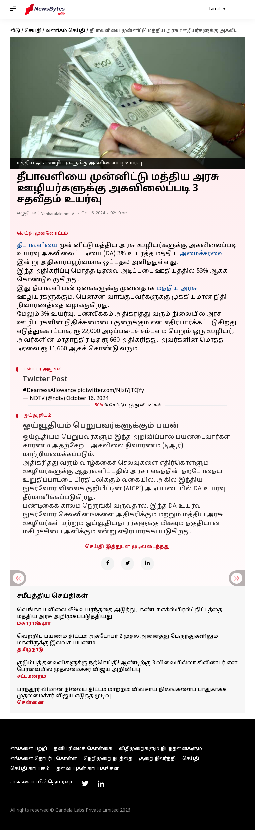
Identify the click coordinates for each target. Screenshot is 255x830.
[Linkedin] (147, 563)
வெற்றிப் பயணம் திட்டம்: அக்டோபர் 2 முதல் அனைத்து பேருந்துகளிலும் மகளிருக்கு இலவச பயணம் (117, 639)
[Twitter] (127, 563)
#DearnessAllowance (49, 390)
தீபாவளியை (37, 245)
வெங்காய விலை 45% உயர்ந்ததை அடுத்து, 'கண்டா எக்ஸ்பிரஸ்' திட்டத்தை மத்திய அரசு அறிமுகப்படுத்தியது (119, 613)
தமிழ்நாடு (30, 650)
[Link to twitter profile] (85, 783)
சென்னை (30, 703)
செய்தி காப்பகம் (30, 769)
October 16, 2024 (87, 398)
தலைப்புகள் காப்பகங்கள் (87, 769)
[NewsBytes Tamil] (45, 9)
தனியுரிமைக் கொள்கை (83, 749)
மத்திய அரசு (176, 288)
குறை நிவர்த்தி (157, 759)
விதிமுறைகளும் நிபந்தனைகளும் (160, 749)
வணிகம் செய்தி (65, 31)
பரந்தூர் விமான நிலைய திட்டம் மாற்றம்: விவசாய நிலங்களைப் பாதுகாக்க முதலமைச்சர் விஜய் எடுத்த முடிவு (122, 692)
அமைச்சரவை (202, 254)
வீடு (15, 31)
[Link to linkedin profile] (101, 783)
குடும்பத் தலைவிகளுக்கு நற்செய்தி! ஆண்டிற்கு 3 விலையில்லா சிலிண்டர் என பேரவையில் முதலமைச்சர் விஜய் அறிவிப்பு (127, 666)
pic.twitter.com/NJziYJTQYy (110, 390)
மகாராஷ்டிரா (34, 623)
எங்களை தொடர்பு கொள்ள (43, 759)
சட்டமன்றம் (31, 676)
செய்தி (33, 31)
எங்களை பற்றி (28, 749)
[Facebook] (107, 563)
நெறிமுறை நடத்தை (108, 759)
